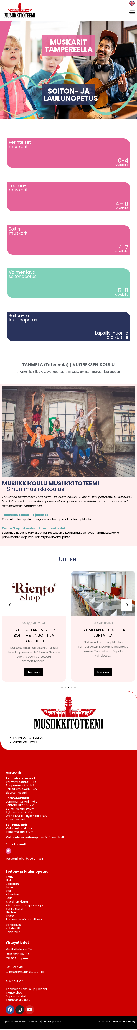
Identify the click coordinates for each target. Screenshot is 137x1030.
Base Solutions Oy (123, 1021)
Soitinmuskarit (16, 825)
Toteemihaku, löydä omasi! (24, 859)
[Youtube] (29, 1009)
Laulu (9, 887)
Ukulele (11, 912)
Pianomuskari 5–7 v (19, 832)
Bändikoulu (13, 925)
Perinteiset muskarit (20, 778)
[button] (62, 687)
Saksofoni (12, 884)
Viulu (9, 891)
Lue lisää (34, 672)
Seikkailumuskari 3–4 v (21, 789)
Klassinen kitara (17, 902)
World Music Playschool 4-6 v (26, 816)
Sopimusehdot (16, 996)
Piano (10, 877)
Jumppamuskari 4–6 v (21, 801)
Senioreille (13, 932)
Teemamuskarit (17, 798)
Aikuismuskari (15, 819)
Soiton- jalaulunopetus (23, 318)
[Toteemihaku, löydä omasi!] (8, 851)
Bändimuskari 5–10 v (20, 809)
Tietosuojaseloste (18, 1000)
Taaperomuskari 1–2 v (21, 785)
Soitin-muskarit (18, 231)
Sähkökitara (14, 909)
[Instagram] (19, 1009)
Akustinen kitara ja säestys (24, 905)
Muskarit (14, 773)
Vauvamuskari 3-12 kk (21, 782)
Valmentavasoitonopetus (22, 274)
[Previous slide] (11, 605)
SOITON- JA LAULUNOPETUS (71, 94)
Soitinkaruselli (16, 844)
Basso (10, 916)
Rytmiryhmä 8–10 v (19, 812)
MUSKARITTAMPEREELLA (69, 45)
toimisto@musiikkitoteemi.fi (25, 972)
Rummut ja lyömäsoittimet (24, 919)
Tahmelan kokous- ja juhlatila (25, 515)
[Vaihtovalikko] (132, 12)
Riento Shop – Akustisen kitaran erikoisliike (34, 528)
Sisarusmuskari (16, 793)
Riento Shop (14, 993)
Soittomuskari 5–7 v (20, 805)
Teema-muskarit (18, 188)
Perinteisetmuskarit (20, 144)
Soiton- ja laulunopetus (27, 871)
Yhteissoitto (14, 928)
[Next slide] (126, 605)
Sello (9, 898)
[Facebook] (10, 1009)
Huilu (9, 880)
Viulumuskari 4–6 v (19, 828)
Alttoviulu (12, 894)
